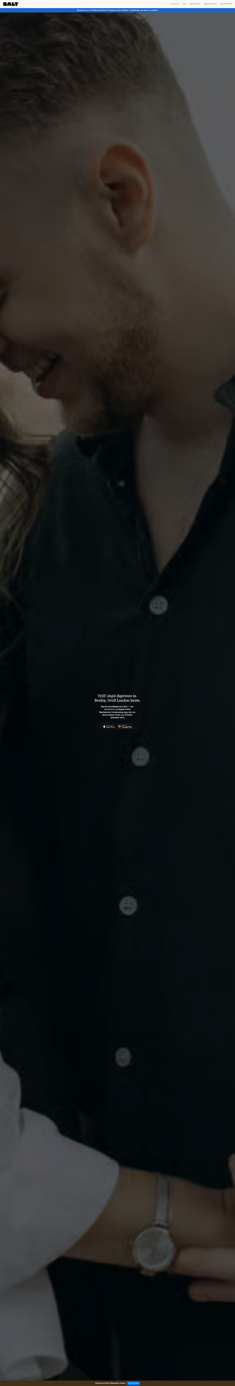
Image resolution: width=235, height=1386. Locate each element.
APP (184, 4)
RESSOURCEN (195, 4)
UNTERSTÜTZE (226, 4)
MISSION (175, 4)
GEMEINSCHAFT (210, 4)
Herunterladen (134, 1383)
